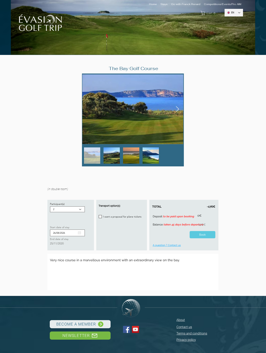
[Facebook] (126, 329)
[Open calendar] (79, 232)
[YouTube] (135, 329)
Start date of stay (61, 227)
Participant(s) (57, 204)
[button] (211, 13)
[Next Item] (177, 109)
